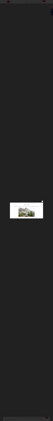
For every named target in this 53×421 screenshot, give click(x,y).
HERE (36, 206)
